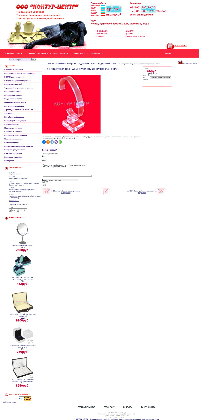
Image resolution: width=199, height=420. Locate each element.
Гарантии (130, 31)
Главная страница (13, 53)
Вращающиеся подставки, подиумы (18, 146)
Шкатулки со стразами (13, 153)
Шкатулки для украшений (14, 150)
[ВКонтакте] (44, 142)
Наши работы (9, 161)
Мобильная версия (10, 402)
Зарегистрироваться (38, 53)
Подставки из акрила (12, 91)
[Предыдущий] (46, 191)
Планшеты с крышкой (13, 84)
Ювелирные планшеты (13, 70)
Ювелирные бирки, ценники (15, 135)
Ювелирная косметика (13, 139)
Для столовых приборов (14, 106)
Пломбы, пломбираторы (14, 117)
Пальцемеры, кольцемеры (15, 121)
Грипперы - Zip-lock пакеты (15, 102)
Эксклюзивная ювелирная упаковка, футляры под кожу (22, 190)
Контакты (95, 53)
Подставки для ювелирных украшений (20, 73)
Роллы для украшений (13, 157)
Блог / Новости (148, 407)
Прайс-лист (79, 53)
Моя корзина (181, 45)
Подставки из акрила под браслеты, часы (97, 64)
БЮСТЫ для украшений (14, 77)
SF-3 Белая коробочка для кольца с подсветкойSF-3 (22, 347)
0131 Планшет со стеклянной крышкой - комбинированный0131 (23, 381)
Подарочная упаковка (13, 99)
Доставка (130, 34)
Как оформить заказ (135, 36)
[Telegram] (52, 142)
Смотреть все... (14, 201)
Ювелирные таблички (13, 131)
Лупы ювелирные (11, 124)
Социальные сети (15, 174)
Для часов (8, 113)
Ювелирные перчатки (13, 128)
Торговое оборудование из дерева (18, 88)
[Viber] (56, 142)
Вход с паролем (60, 53)
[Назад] (105, 191)
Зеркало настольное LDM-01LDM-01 (22, 246)
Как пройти (102, 34)
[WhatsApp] (60, 142)
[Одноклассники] (48, 142)
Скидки (100, 36)
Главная (50, 64)
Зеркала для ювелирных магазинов (18, 110)
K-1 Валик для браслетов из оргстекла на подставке (65, 192)
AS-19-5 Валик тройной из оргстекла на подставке (141, 192)
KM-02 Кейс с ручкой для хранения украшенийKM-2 (23, 316)
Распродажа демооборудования (17, 80)
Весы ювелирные (11, 142)
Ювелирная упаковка (13, 95)
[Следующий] (161, 191)
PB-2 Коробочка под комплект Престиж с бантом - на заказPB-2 (23, 279)
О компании (102, 31)
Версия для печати (190, 63)
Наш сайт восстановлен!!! (18, 178)
